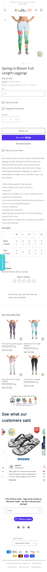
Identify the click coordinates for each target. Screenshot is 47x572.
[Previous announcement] (4, 3)
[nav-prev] (4, 452)
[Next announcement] (42, 3)
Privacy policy (12, 567)
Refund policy (36, 563)
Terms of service (24, 567)
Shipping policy (36, 567)
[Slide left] (18, 63)
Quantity (5, 115)
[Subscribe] (39, 510)
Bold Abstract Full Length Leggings (32, 344)
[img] (23, 459)
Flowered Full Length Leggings (12, 344)
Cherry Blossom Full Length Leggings (11, 380)
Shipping (4, 81)
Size (3, 89)
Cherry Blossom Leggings (32, 379)
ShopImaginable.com (13, 560)
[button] (4, 10)
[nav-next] (43, 452)
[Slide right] (28, 63)
